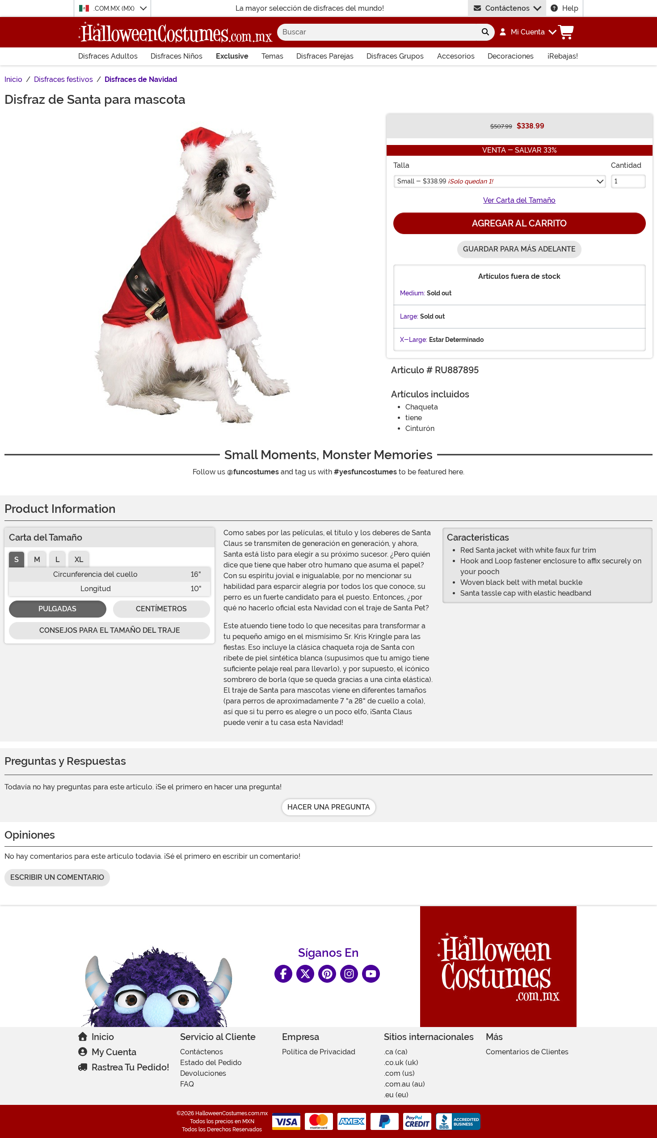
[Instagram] (349, 974)
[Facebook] (283, 974)
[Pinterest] (327, 974)
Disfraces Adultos (108, 56)
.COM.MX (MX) (114, 8)
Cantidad (626, 165)
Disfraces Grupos (395, 56)
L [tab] (57, 559)
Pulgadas (57, 609)
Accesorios (456, 56)
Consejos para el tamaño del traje (109, 630)
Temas (272, 56)
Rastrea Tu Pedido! (130, 1067)
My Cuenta (114, 1052)
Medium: (412, 293)
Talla (401, 165)
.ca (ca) (396, 1052)
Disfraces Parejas (325, 56)
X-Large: (413, 339)
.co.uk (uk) (401, 1062)
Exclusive (232, 56)
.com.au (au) (404, 1084)
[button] (527, 32)
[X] (305, 974)
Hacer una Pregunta (328, 807)
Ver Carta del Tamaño (519, 200)
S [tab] (16, 559)
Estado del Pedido (211, 1062)
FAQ (187, 1084)
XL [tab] (79, 559)
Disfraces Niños (176, 56)
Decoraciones (511, 56)
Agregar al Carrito (519, 223)
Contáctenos (507, 8)
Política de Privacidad (318, 1052)
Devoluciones (203, 1073)
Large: (409, 316)
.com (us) (399, 1073)
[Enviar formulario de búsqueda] (485, 32)
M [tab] (37, 559)
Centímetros (161, 609)
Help (570, 8)
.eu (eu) (396, 1095)
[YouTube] (371, 974)
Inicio (103, 1036)
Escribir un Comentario (57, 877)
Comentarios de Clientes (527, 1052)
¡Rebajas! (563, 56)
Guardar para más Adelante (519, 249)
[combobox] (376, 32)
